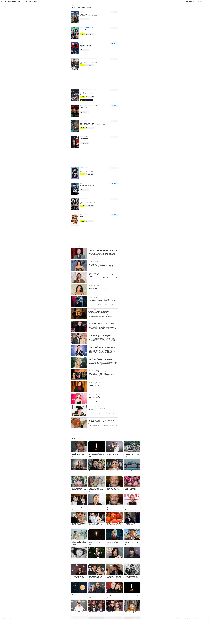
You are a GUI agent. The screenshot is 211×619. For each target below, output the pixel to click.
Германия (95, 15)
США (97, 62)
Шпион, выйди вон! (85, 138)
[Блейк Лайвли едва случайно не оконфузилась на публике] (132, 608)
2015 (84, 171)
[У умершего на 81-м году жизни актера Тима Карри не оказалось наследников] (114, 572)
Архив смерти (83, 107)
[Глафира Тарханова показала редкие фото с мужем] (79, 467)
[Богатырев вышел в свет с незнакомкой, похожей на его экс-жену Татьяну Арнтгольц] (96, 467)
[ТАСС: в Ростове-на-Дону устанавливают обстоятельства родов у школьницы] (96, 484)
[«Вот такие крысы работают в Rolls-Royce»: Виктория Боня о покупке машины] (96, 502)
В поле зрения (84, 61)
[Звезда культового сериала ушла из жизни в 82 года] (79, 555)
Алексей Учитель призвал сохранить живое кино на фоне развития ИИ (102, 324)
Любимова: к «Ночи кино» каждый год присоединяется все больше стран (98, 312)
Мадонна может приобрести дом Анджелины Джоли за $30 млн (102, 408)
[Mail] (1, 1)
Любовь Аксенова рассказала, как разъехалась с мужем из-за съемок (101, 396)
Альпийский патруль (85, 45)
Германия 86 (83, 29)
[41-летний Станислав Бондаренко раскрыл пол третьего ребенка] (114, 608)
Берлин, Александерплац (87, 185)
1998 (87, 46)
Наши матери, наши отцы (87, 123)
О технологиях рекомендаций (174, 618)
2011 (88, 62)
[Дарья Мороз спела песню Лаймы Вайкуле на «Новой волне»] (79, 608)
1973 (80, 93)
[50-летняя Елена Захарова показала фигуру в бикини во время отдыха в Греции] (79, 572)
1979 (90, 140)
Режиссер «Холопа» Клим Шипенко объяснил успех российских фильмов (102, 384)
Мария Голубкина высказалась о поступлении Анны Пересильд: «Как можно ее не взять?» (102, 348)
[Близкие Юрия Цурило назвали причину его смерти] (114, 502)
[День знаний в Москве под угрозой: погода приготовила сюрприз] (96, 555)
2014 (85, 202)
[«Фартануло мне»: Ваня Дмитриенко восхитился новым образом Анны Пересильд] (79, 484)
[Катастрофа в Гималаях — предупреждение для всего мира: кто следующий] (132, 449)
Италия (103, 186)
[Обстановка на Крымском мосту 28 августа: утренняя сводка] (132, 467)
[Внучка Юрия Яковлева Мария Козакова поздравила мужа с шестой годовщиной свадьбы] (114, 467)
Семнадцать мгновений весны (88, 92)
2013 (92, 124)
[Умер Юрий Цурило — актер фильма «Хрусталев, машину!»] (114, 484)
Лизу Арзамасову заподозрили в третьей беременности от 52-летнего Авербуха (99, 336)
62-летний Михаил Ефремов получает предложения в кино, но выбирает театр (102, 251)
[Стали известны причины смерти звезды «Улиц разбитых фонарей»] (96, 537)
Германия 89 (83, 14)
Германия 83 (73, 5)
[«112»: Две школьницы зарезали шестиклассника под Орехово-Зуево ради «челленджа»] (96, 449)
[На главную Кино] (4, 1)
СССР (91, 93)
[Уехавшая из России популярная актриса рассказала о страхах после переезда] (132, 502)
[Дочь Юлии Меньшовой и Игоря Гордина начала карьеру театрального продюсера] (79, 502)
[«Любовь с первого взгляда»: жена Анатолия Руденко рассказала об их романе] (114, 449)
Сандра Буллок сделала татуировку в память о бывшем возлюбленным (101, 263)
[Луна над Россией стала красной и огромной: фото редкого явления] (79, 590)
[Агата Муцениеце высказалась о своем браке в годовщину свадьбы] (79, 520)
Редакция (167, 618)
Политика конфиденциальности (185, 618)
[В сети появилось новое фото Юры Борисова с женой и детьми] (114, 590)
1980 (89, 186)
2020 (87, 15)
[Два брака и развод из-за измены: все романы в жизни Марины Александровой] (96, 520)
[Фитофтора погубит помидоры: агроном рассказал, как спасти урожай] (114, 520)
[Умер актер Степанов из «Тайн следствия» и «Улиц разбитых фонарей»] (132, 537)
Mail (1, 618)
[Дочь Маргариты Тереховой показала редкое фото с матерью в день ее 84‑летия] (79, 449)
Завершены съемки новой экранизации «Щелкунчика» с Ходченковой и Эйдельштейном (101, 299)
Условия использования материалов (197, 618)
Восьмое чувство (84, 169)
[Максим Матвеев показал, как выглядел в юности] (132, 555)
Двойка (82, 216)
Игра (81, 201)
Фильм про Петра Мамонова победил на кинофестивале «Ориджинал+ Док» (98, 372)
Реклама (9, 618)
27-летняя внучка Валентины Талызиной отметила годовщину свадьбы (102, 360)
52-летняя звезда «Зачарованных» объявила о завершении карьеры (101, 287)
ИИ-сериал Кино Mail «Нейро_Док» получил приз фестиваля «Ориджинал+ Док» (101, 421)
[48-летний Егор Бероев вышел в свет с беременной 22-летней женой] (96, 590)
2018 (87, 31)
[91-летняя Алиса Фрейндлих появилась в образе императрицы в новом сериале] (132, 520)
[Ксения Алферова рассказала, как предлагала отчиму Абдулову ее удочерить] (132, 572)
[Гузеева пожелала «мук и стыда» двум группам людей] (114, 555)
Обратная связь (206, 618)
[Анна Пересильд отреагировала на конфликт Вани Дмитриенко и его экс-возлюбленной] (96, 572)
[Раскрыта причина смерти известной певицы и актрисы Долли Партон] (114, 537)
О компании (5, 618)
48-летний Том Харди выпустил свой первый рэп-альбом (102, 275)
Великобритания (102, 140)
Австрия (98, 46)
